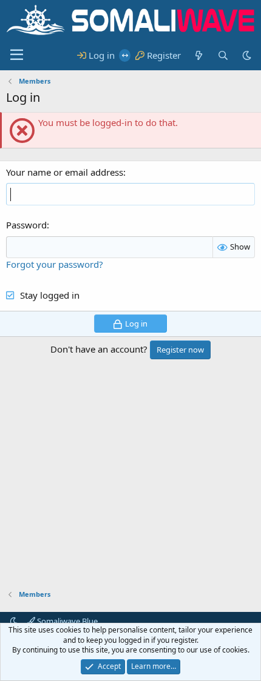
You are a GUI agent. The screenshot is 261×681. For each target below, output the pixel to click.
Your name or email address (64, 172)
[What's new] (199, 55)
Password (26, 225)
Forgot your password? (54, 264)
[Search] (222, 55)
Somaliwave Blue (66, 621)
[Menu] (16, 55)
